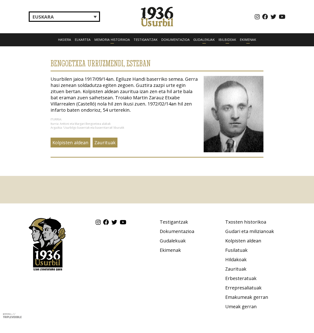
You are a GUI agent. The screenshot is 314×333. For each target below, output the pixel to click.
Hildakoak (236, 259)
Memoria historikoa (112, 39)
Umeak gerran (241, 306)
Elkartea (83, 39)
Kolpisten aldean (70, 142)
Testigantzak (145, 39)
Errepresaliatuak (243, 288)
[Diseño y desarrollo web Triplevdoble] (12, 315)
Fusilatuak (236, 250)
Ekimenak (248, 39)
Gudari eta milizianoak (249, 231)
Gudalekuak (204, 39)
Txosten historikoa (245, 222)
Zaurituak (105, 142)
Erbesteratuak (241, 278)
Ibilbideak (227, 39)
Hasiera (64, 39)
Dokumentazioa (175, 39)
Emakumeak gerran (246, 297)
